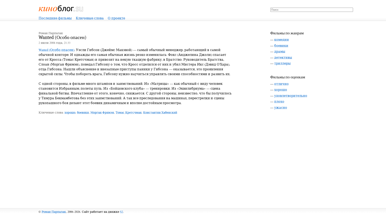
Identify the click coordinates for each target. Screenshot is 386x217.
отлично (281, 84)
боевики (83, 112)
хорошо (70, 112)
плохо (279, 101)
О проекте (116, 18)
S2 (121, 212)
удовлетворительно (290, 95)
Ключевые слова (90, 18)
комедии (281, 39)
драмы (279, 51)
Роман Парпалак (54, 212)
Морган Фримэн (102, 112)
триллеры (282, 63)
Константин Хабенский (160, 112)
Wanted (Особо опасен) (56, 50)
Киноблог (61, 8)
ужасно (280, 107)
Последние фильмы (55, 18)
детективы (283, 57)
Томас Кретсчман (129, 112)
